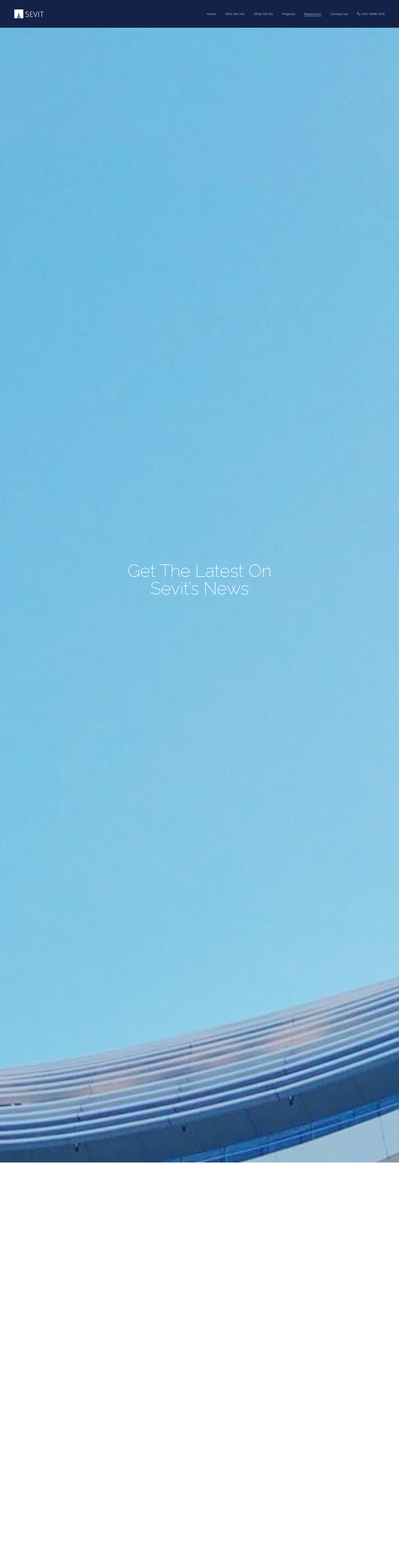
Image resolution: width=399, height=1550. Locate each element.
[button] (371, 14)
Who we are (235, 14)
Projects (288, 14)
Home (211, 14)
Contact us (339, 14)
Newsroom (312, 14)
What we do (263, 14)
